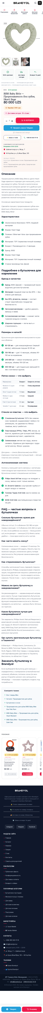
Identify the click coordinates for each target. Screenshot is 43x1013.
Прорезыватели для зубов (25, 82)
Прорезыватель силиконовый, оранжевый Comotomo (9, 764)
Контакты (9, 857)
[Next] (38, 38)
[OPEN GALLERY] (21, 38)
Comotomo (8, 757)
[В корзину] (32, 1009)
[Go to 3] (25, 61)
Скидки (8, 849)
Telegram (21, 827)
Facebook (32, 827)
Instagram (9, 827)
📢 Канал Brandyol (12, 965)
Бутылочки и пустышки (13, 893)
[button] (27, 774)
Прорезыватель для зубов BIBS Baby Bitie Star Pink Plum (27, 764)
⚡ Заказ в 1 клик (12, 137)
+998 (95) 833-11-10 (12, 940)
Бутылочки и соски (8, 82)
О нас (7, 853)
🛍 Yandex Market (11, 930)
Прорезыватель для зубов (16, 164)
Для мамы (9, 900)
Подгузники (10, 912)
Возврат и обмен (11, 883)
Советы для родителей (14, 861)
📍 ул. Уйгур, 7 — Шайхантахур (14, 951)
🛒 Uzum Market (11, 926)
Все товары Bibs (12, 695)
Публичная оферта (12, 871)
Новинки (8, 846)
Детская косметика (12, 904)
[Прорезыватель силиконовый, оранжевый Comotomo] (10, 746)
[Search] (35, 3)
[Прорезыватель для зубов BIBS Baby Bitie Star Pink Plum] (28, 746)
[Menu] (3, 3)
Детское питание (12, 908)
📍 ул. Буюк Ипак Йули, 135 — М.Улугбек (17, 955)
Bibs (5, 90)
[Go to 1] (6, 61)
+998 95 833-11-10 (32, 137)
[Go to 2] (15, 61)
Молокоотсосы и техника (14, 897)
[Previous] (5, 38)
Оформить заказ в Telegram (23, 128)
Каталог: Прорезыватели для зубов (19, 699)
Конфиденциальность (13, 875)
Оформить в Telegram (11, 1009)
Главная (8, 838)
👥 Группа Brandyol (12, 969)
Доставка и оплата (12, 879)
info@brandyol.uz (11, 944)
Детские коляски (11, 916)
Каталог (8, 842)
